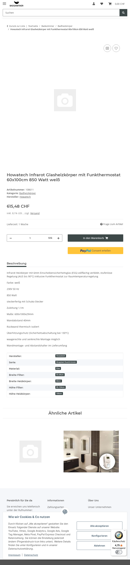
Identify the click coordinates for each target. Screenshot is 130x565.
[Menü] (125, 531)
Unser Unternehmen (99, 507)
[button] (94, 3)
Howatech (60, 356)
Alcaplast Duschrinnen (66, 362)
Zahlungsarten (55, 507)
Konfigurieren (99, 535)
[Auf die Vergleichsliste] (107, 48)
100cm (59, 393)
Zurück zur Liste (17, 26)
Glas (58, 368)
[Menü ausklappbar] (4, 2)
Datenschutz (31, 554)
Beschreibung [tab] (16, 263)
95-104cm (60, 387)
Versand (35, 213)
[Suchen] (123, 12)
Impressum (14, 554)
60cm (58, 381)
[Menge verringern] (10, 238)
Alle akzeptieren (99, 525)
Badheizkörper (27, 193)
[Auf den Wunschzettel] (116, 48)
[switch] (118, 552)
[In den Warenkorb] (9, 40)
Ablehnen (99, 545)
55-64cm (60, 374)
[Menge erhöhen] (58, 238)
